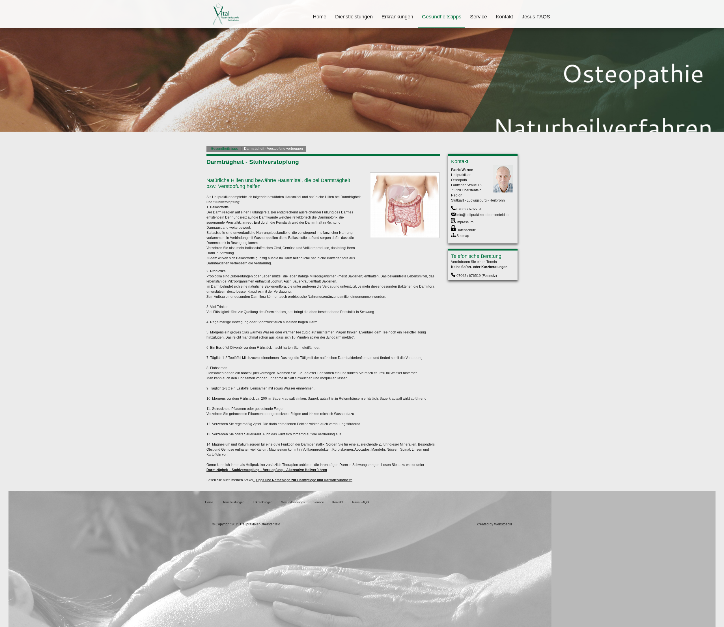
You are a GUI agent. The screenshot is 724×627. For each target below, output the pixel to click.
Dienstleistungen (354, 16)
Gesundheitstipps (441, 16)
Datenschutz (466, 230)
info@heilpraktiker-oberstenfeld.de (483, 215)
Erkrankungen (397, 16)
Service (478, 16)
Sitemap (462, 236)
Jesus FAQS (536, 16)
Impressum (464, 222)
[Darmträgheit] (405, 237)
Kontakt (504, 16)
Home (319, 16)
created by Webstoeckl (494, 524)
